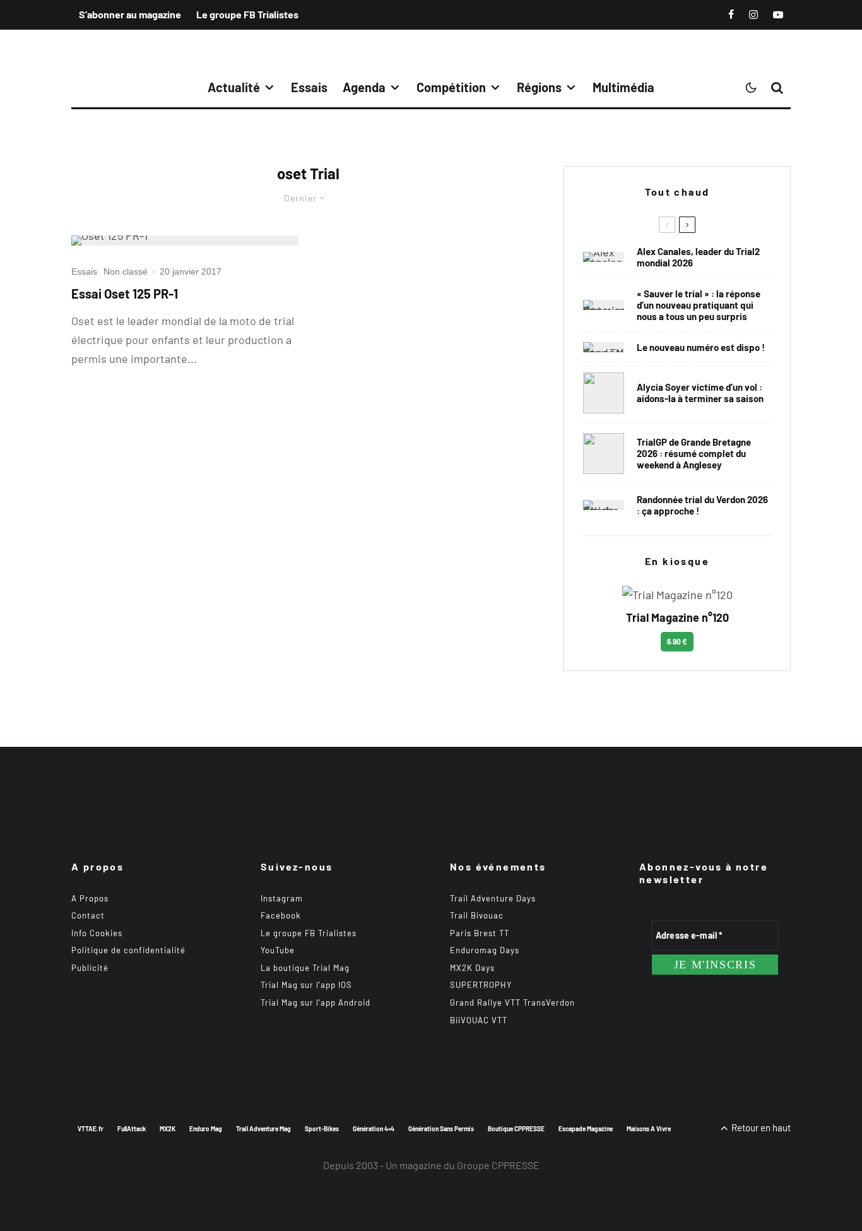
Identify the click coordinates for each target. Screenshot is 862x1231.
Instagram (282, 898)
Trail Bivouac (477, 915)
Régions (539, 87)
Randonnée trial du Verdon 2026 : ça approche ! (702, 505)
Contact (88, 915)
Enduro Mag (205, 1129)
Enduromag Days (484, 950)
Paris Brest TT (479, 933)
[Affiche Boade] (603, 505)
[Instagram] (753, 14)
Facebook (281, 915)
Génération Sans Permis (441, 1129)
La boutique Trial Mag (305, 968)
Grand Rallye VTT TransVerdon (512, 1002)
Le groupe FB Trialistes (247, 14)
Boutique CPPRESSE (516, 1129)
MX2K (167, 1129)
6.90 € (677, 641)
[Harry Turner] (603, 453)
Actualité (234, 87)
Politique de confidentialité (128, 950)
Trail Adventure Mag (263, 1129)
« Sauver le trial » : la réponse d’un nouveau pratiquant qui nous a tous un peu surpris (698, 305)
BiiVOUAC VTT (478, 1020)
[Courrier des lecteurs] (603, 305)
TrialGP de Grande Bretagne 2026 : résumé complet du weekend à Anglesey (694, 453)
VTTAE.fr (90, 1129)
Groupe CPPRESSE (498, 1165)
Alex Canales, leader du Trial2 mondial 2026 (698, 257)
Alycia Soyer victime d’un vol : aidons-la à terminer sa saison (700, 392)
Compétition (451, 87)
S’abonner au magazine (130, 14)
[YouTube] (778, 14)
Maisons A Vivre (649, 1129)
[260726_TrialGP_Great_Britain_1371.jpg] (603, 392)
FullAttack (131, 1129)
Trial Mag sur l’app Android (315, 1002)
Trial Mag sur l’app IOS (306, 985)
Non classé (125, 271)
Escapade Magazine (585, 1129)
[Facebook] (731, 14)
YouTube (278, 950)
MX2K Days (472, 968)
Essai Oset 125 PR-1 (124, 293)
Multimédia (623, 87)
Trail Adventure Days (493, 898)
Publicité (90, 968)
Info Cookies (96, 933)
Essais (309, 87)
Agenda (364, 87)
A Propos (90, 898)
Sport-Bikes (322, 1129)
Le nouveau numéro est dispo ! (701, 347)
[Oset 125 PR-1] (184, 240)
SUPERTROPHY (481, 985)
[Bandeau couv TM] (603, 347)
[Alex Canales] (603, 257)
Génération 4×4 (373, 1129)
